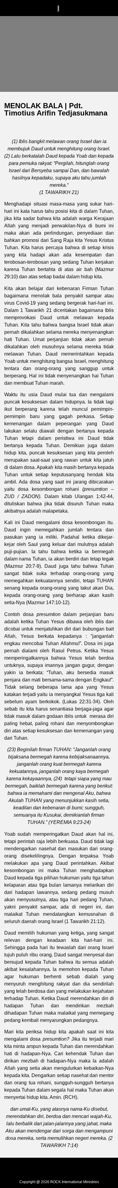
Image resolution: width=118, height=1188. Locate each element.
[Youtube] (73, 1168)
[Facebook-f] (45, 1168)
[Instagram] (59, 1168)
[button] (35, 11)
